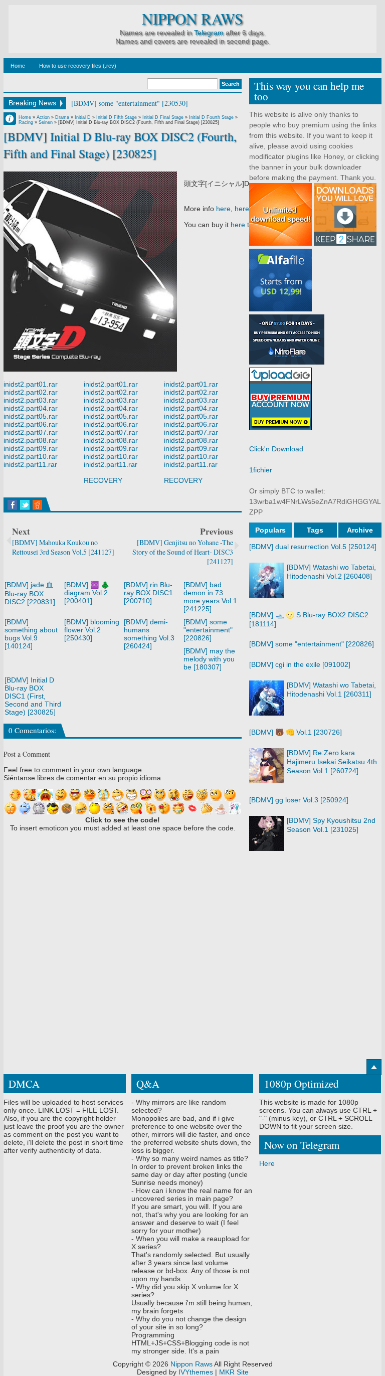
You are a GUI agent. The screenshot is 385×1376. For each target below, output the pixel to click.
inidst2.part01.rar (31, 384)
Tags (315, 530)
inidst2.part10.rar (31, 456)
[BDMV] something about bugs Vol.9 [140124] (31, 634)
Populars (270, 530)
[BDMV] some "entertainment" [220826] (208, 630)
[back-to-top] (373, 1067)
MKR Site (234, 1372)
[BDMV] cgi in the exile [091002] (299, 664)
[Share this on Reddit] (37, 505)
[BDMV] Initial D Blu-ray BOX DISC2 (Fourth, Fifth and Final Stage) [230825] (120, 144)
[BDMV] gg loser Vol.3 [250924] (298, 800)
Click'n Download (276, 449)
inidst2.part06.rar (31, 424)
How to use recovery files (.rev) (77, 66)
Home (18, 66)
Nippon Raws (192, 19)
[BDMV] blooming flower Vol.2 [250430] (91, 630)
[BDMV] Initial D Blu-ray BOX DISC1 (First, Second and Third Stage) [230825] (33, 696)
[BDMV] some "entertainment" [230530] (129, 103)
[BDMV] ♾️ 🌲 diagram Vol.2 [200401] (86, 593)
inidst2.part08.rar (31, 440)
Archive (360, 530)
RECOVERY (103, 480)
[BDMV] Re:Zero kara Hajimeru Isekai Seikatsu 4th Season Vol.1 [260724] (332, 762)
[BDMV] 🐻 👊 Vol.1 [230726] (295, 732)
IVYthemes (195, 1372)
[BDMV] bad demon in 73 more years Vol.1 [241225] (210, 597)
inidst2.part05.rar (31, 416)
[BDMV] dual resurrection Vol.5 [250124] (312, 547)
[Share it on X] (25, 505)
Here (267, 1163)
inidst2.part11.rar (30, 464)
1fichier (260, 470)
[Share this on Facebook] (12, 505)
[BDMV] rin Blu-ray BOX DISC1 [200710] (148, 593)
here (223, 209)
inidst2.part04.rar (31, 408)
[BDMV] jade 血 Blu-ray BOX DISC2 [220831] (30, 593)
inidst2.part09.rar (31, 448)
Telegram (209, 33)
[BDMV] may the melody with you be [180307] (209, 659)
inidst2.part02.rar (31, 392)
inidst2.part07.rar (31, 432)
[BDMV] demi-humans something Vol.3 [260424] (149, 634)
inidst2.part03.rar (31, 400)
